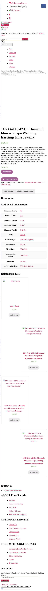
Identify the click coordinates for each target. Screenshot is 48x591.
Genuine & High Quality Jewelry (20, 549)
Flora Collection (31, 182)
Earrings (20, 71)
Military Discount (15, 511)
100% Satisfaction (15, 556)
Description (8, 191)
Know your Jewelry (16, 504)
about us (12, 500)
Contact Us (13, 525)
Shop (11, 63)
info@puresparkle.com (19, 3)
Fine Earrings (5, 184)
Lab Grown (24, 255)
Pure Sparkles (11, 71)
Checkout (12, 53)
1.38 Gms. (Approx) (27, 239)
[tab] (8, 191)
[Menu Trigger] (43, 6)
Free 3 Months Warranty (17, 528)
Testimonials (13, 563)
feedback (12, 56)
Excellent (23, 261)
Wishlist (12, 67)
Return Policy (14, 535)
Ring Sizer (12, 507)
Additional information (24, 191)
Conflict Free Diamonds (17, 552)
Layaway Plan (14, 532)
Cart (10, 49)
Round (22, 225)
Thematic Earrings (30, 71)
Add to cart (7, 172)
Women (22, 235)
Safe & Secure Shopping (17, 514)
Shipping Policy (14, 539)
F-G (21, 216)
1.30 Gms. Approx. (26, 266)
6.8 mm (22, 244)
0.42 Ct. (23, 230)
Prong (22, 220)
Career (11, 560)
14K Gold (23, 249)
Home (11, 60)
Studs (39, 182)
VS (21, 211)
